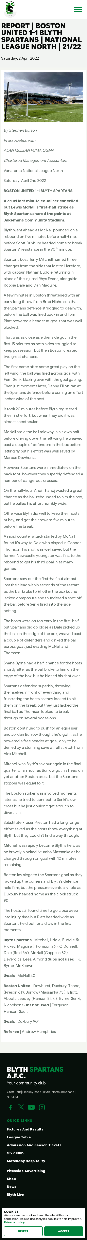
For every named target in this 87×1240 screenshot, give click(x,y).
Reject (23, 1231)
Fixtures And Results (25, 1129)
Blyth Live (15, 1195)
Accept (63, 1231)
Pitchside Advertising (26, 1171)
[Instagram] (41, 1107)
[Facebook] (10, 1107)
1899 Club (15, 1153)
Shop (11, 1179)
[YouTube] (31, 1107)
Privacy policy (14, 1222)
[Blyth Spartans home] (10, 9)
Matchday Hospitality (26, 1161)
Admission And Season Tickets (34, 1145)
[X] (20, 1107)
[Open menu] (77, 9)
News (11, 1187)
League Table (19, 1137)
